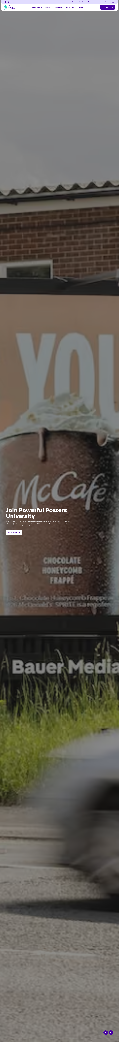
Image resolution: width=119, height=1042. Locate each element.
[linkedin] (5, 2)
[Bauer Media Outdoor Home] (9, 7)
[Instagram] (8, 2)
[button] (113, 2)
